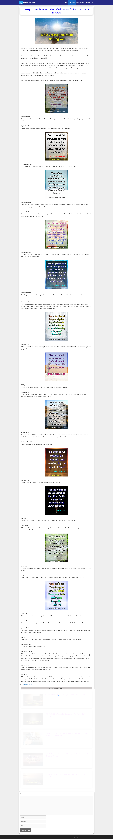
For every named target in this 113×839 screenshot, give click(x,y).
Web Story (87, 2)
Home (66, 2)
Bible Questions (80, 2)
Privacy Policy (75, 837)
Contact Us (68, 837)
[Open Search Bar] (92, 2)
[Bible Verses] (21, 2)
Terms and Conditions (83, 837)
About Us (63, 837)
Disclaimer (91, 837)
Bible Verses (29, 2)
